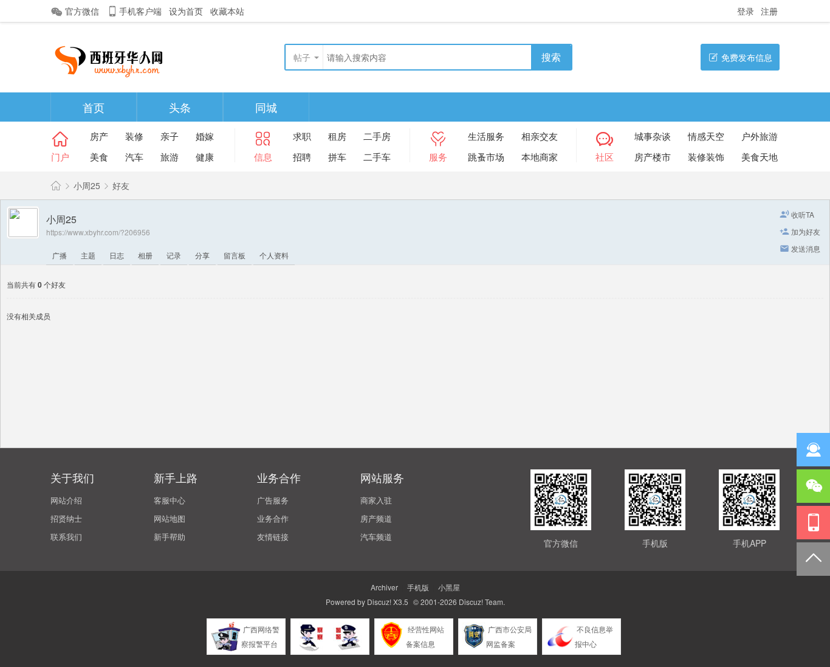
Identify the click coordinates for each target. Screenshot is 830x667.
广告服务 (273, 500)
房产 (99, 136)
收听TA (802, 214)
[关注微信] (813, 486)
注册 (769, 11)
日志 (116, 255)
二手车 (377, 156)
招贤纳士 (66, 518)
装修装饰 (706, 156)
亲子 (169, 136)
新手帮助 (169, 536)
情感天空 (706, 136)
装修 (134, 136)
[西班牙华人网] (113, 58)
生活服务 (486, 136)
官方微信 (82, 11)
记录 (173, 255)
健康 (205, 156)
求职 (302, 136)
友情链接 (273, 536)
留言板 (234, 255)
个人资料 (274, 255)
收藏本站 (227, 11)
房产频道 (376, 518)
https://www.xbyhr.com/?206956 (98, 232)
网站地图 (169, 518)
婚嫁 (205, 136)
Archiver (384, 587)
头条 (180, 107)
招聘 (302, 156)
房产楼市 (652, 156)
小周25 (87, 185)
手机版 (418, 587)
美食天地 (759, 156)
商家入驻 (376, 500)
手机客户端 (140, 11)
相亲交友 (539, 136)
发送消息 (805, 248)
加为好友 (805, 231)
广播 (59, 255)
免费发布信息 (746, 57)
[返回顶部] (813, 559)
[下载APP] (813, 522)
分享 (202, 255)
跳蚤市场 (486, 156)
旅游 (169, 156)
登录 (745, 11)
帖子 (301, 57)
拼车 (337, 156)
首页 (94, 107)
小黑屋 (449, 587)
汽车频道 (376, 536)
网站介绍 (66, 500)
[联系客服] (813, 449)
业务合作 (273, 518)
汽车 (134, 156)
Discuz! (379, 601)
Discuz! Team (481, 601)
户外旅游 (759, 136)
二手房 (377, 136)
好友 (120, 185)
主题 (88, 255)
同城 (266, 107)
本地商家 (539, 156)
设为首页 (186, 11)
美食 (99, 156)
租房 (337, 136)
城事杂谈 (652, 136)
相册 (145, 255)
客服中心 (169, 500)
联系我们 (66, 536)
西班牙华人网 (55, 186)
